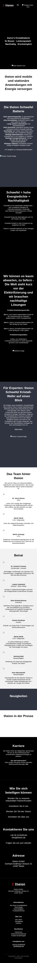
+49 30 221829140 (18, 835)
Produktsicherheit (19, 911)
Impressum (18, 932)
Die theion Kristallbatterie (18, 905)
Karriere (18, 923)
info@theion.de (18, 837)
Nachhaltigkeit (18, 909)
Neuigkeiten (19, 921)
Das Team (18, 919)
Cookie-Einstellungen (18, 936)
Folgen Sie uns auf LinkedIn (18, 843)
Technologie (18, 907)
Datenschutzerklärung (18, 934)
